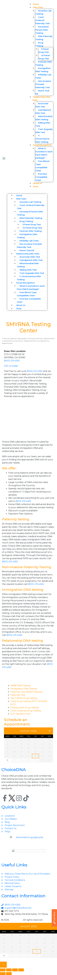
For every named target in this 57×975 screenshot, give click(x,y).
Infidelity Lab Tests (43, 76)
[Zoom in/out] (3, 969)
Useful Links (14, 864)
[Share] (15, 969)
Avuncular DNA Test (41, 105)
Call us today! (11, 366)
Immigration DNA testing (22, 590)
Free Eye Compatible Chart (41, 177)
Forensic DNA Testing (43, 63)
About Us (20, 305)
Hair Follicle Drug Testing (23, 698)
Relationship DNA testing (22, 640)
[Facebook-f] (4, 798)
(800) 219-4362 (12, 360)
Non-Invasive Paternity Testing (26, 567)
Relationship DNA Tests (41, 98)
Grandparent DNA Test (43, 111)
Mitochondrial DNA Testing (43, 118)
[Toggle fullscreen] (9, 969)
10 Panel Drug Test (44, 57)
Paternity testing (15, 519)
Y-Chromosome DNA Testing (42, 138)
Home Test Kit (42, 92)
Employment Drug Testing (24, 707)
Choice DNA (15, 920)
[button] (39, 192)
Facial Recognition (42, 145)
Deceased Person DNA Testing (42, 29)
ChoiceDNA (13, 769)
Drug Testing (39, 44)
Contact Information (23, 895)
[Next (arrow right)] (9, 973)
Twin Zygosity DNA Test (44, 131)
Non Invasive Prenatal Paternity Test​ (43, 84)
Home (19, 195)
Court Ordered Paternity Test (42, 20)
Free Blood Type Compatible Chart (42, 166)
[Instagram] (19, 798)
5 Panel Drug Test (44, 50)
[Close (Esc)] (21, 969)
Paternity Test (17, 695)
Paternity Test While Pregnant (26, 692)
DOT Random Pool (20, 714)
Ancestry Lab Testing (43, 12)
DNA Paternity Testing (43, 38)
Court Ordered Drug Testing (25, 710)
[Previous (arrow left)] (3, 973)
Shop (35, 186)
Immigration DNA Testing (43, 70)
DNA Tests (38, 7)
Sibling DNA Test (42, 124)
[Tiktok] (26, 798)
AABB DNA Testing (20, 685)
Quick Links (13, 806)
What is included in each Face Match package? (43, 153)
